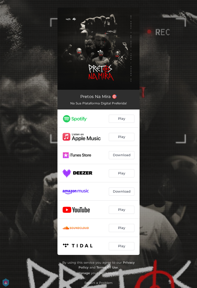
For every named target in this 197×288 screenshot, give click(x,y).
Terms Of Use (107, 267)
